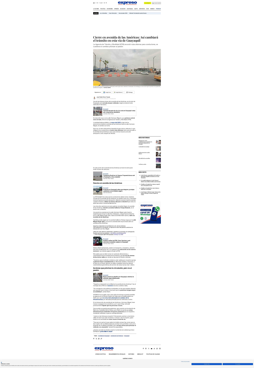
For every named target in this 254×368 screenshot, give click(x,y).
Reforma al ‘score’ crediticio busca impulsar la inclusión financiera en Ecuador (145, 142)
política (102, 8)
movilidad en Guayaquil (103, 336)
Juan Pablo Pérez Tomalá (103, 97)
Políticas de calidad (153, 354)
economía (110, 8)
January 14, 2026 (118, 234)
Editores (131, 354)
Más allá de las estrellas (144, 158)
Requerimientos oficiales (117, 354)
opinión (116, 8)
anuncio (110, 285)
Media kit (140, 354)
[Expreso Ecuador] (104, 350)
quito (136, 8)
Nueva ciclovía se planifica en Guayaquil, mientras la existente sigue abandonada (118, 277)
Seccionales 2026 (123, 13)
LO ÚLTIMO (96, 8)
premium (158, 8)
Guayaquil (130, 8)
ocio (147, 8)
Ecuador (122, 8)
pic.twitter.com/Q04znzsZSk (118, 233)
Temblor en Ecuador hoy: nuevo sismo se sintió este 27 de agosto (150, 188)
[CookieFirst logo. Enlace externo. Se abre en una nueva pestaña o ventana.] (1, 362)
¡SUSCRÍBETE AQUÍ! (106, 331)
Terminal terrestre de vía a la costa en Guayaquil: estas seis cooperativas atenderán (119, 111)
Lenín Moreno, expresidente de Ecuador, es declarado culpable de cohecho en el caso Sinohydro (150, 176)
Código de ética (100, 354)
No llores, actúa (142, 164)
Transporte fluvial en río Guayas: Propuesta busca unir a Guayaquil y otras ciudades (119, 176)
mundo (152, 8)
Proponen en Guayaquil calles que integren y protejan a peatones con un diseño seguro (118, 190)
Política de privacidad (185, 361)
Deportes (142, 8)
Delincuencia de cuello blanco (144, 153)
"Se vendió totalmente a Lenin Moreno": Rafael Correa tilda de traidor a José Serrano (150, 181)
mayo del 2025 (116, 122)
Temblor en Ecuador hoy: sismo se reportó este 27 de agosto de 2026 (150, 185)
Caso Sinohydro (113, 13)
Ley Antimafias (103, 13)
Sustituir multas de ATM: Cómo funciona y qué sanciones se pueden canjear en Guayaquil (116, 241)
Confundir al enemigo (144, 146)
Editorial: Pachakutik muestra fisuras (138, 13)
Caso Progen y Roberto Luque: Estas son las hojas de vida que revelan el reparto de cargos (150, 193)
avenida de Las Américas (117, 336)
